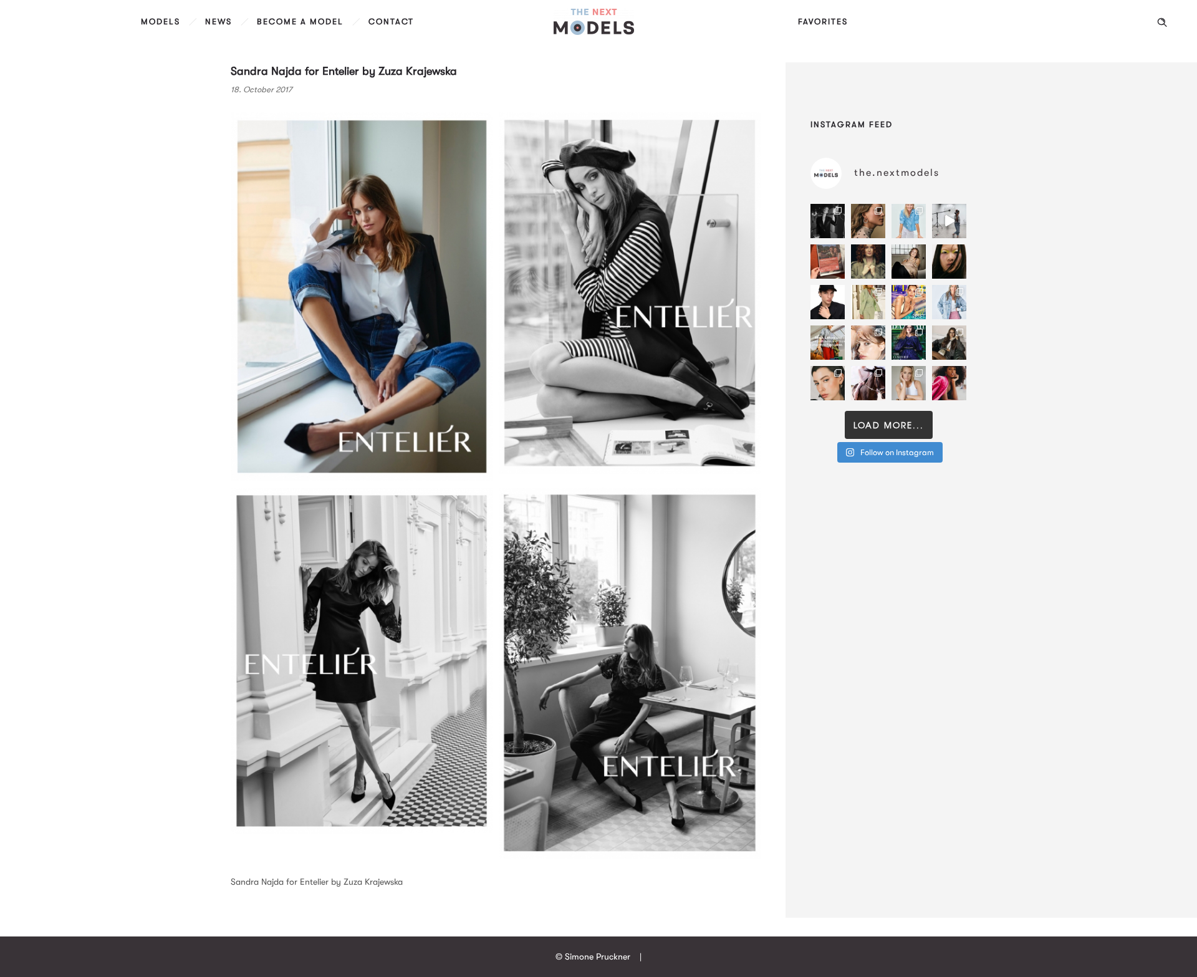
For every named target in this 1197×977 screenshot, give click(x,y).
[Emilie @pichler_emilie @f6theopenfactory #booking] (949, 221)
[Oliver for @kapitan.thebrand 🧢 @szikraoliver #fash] (827, 302)
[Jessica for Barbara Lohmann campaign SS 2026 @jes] (868, 383)
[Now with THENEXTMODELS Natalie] (909, 261)
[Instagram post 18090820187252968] (827, 342)
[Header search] (1162, 22)
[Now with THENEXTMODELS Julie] (868, 261)
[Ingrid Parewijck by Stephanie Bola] (909, 383)
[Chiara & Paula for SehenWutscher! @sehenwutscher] (949, 342)
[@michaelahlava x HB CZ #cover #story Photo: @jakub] (909, 342)
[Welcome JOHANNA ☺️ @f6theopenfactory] (909, 221)
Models (160, 21)
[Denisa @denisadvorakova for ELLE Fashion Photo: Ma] (909, 302)
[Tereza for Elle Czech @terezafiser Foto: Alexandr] (827, 221)
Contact (391, 21)
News (218, 21)
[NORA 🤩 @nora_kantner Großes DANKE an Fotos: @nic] (868, 342)
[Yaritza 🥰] (949, 383)
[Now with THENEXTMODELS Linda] (949, 261)
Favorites (823, 21)
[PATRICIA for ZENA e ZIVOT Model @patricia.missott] (868, 302)
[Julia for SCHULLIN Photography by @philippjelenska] (868, 221)
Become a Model (300, 21)
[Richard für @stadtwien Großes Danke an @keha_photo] (827, 261)
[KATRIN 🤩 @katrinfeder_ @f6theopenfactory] (949, 302)
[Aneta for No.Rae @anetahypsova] (827, 383)
